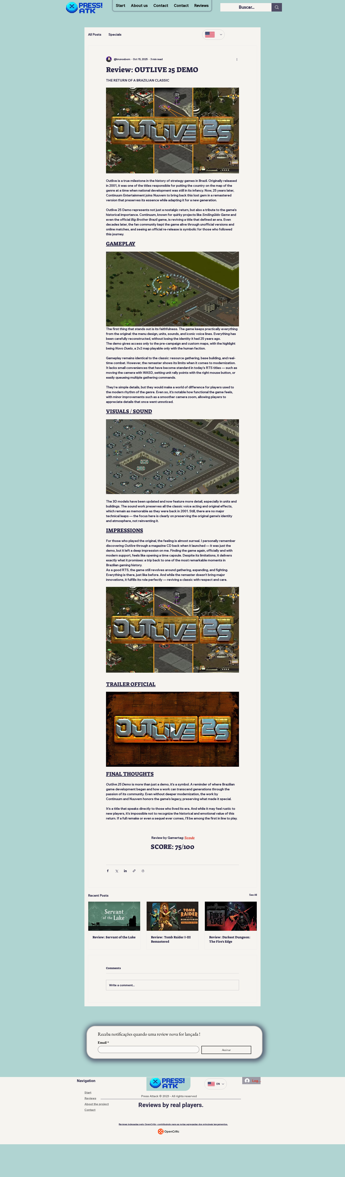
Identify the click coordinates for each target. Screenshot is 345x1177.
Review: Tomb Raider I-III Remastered (171, 939)
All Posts (94, 34)
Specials (115, 34)
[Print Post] (143, 870)
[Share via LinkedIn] (125, 870)
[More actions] (237, 59)
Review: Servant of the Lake (114, 937)
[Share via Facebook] (107, 870)
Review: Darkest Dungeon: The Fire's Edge (229, 939)
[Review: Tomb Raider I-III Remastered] (173, 916)
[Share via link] (134, 870)
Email (103, 1042)
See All (253, 894)
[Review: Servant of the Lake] (114, 916)
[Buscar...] (277, 7)
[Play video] (172, 729)
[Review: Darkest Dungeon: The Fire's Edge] (231, 916)
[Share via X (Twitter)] (116, 870)
